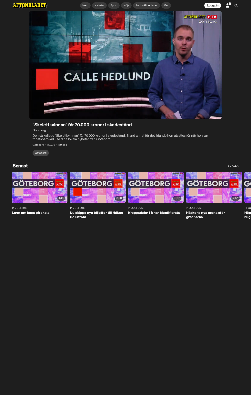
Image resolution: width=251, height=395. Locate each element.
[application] (125, 65)
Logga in (212, 5)
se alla (233, 165)
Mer (166, 5)
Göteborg (40, 153)
